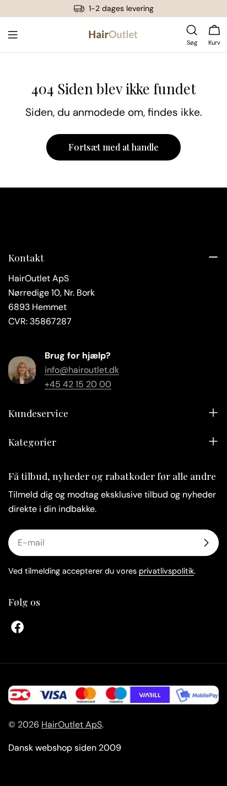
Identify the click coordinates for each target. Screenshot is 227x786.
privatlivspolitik (166, 571)
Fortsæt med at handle (113, 147)
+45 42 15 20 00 (78, 384)
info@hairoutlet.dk (82, 370)
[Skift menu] (13, 35)
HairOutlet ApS (71, 724)
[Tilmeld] (206, 542)
